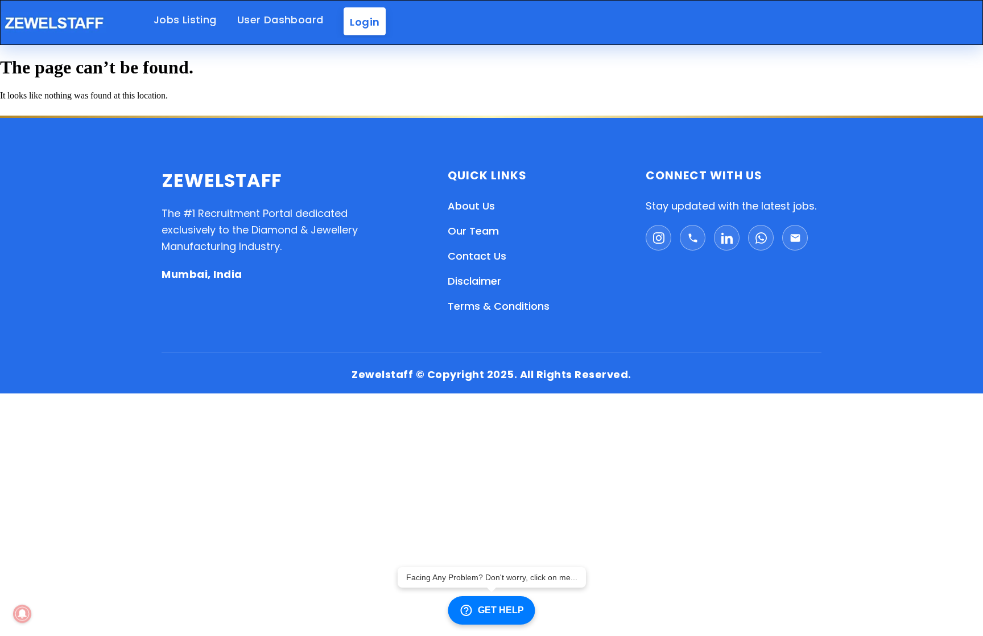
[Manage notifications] (22, 614)
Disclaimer (474, 281)
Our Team (473, 231)
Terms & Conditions (499, 306)
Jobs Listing (185, 20)
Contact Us (477, 256)
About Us (471, 206)
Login (364, 21)
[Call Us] (692, 238)
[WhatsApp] (761, 238)
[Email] (795, 238)
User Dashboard (280, 20)
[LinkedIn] (727, 238)
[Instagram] (658, 238)
